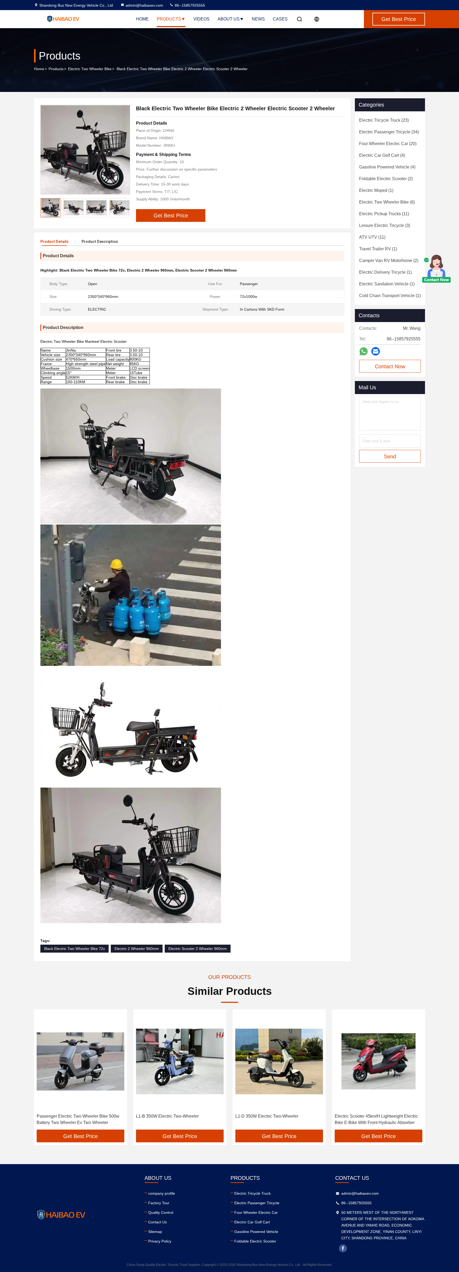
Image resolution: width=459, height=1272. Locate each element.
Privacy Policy (159, 1241)
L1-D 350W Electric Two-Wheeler (266, 1116)
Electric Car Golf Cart (252, 1222)
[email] (375, 351)
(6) (387, 202)
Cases (280, 19)
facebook (343, 1248)
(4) (382, 155)
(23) (384, 120)
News (258, 19)
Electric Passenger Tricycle (256, 1203)
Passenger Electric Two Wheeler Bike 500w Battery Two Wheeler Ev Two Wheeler (78, 1119)
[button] (126, 208)
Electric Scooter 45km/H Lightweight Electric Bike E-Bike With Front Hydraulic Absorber (376, 1119)
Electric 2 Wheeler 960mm (136, 948)
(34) (389, 132)
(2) (386, 178)
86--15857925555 (189, 5)
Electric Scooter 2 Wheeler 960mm (197, 948)
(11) (384, 214)
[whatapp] (363, 351)
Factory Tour (158, 1203)
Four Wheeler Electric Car (256, 1212)
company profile (161, 1193)
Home (142, 19)
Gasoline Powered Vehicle (256, 1231)
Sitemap (155, 1231)
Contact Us (157, 1222)
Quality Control (160, 1212)
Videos (201, 19)
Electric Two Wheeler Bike (90, 69)
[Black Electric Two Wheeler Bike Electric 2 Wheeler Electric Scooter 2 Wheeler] (85, 150)
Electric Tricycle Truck (252, 1193)
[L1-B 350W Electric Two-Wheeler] (180, 1061)
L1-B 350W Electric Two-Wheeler (167, 1116)
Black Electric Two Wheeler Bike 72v (74, 948)
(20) (387, 143)
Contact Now (390, 366)
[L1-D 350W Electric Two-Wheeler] (279, 1061)
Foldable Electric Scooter (255, 1241)
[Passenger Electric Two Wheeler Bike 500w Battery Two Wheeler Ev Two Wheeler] (80, 1061)
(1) (376, 190)
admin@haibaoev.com (144, 5)
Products (169, 19)
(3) (384, 225)
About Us (229, 19)
